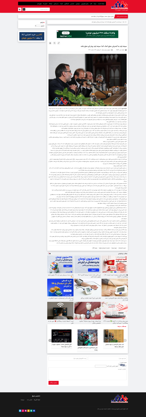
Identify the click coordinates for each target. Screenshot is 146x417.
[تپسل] (57, 31)
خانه (124, 22)
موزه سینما (114, 248)
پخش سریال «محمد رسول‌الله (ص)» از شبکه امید (102, 16)
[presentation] (125, 340)
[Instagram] (23, 411)
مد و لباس (56, 4)
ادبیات (61, 4)
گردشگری (66, 4)
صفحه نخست (101, 4)
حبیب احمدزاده (122, 248)
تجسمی (72, 4)
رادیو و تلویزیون (84, 4)
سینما (95, 4)
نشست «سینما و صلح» (104, 248)
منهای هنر (39, 4)
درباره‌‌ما (22, 400)
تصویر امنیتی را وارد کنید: (112, 366)
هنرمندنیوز (124, 108)
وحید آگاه (95, 248)
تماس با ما (29, 400)
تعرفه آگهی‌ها (37, 400)
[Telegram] (20, 411)
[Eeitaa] (28, 411)
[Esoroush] (34, 411)
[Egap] (26, 411)
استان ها (45, 4)
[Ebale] (31, 411)
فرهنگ (50, 4)
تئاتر (91, 4)
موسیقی (78, 4)
